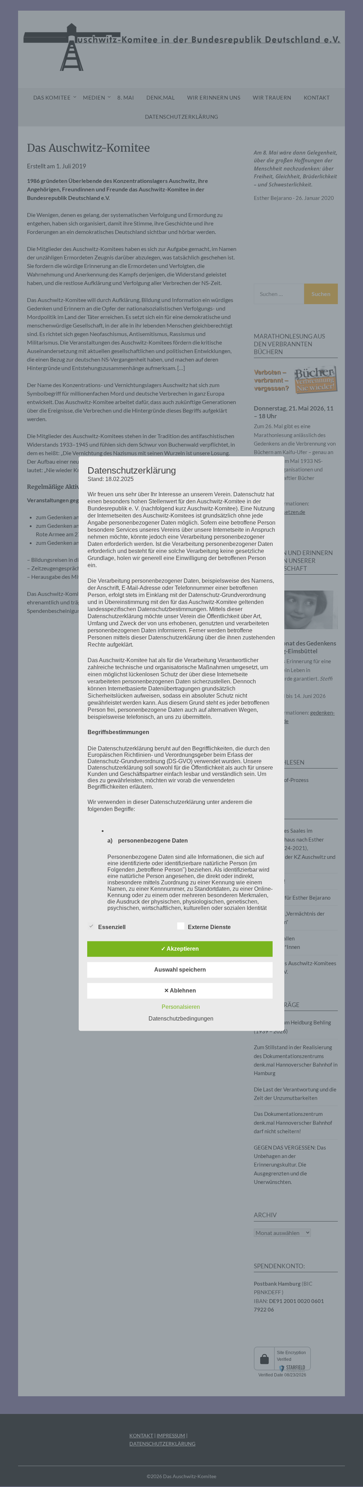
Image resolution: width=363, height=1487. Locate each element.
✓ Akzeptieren (180, 949)
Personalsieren (181, 1007)
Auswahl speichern (180, 970)
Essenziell (111, 927)
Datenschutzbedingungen (181, 1019)
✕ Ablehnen (180, 991)
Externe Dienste (209, 927)
